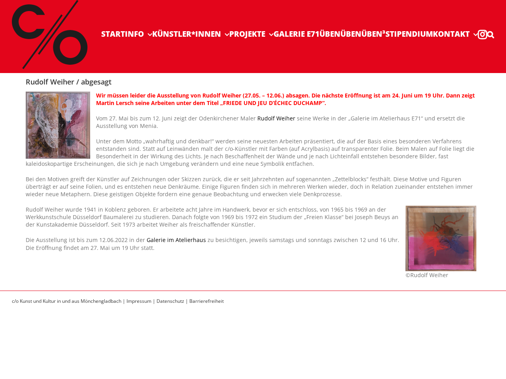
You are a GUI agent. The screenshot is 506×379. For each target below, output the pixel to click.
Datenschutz (170, 301)
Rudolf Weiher (276, 118)
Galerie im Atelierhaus (175, 240)
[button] (490, 34)
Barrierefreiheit (206, 301)
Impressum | (141, 301)
